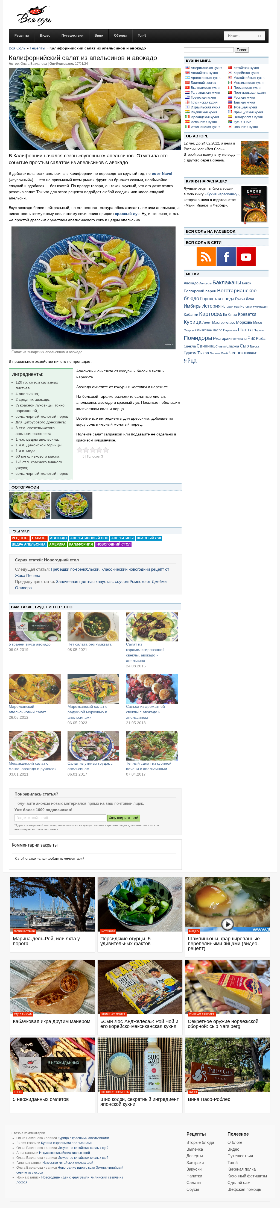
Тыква (203, 353)
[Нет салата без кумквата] (93, 626)
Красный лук (149, 538)
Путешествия (24, 931)
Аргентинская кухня (206, 78)
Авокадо (58, 538)
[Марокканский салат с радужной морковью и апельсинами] (93, 689)
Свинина (206, 346)
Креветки (247, 314)
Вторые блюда (200, 1142)
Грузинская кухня (204, 102)
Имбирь (192, 306)
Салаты (39, 538)
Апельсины (122, 538)
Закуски (194, 1169)
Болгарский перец (200, 291)
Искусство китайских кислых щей (83, 1148)
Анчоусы (205, 283)
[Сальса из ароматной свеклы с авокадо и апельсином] (152, 689)
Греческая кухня (203, 97)
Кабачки (191, 314)
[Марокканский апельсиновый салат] (35, 689)
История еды (230, 306)
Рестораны (239, 338)
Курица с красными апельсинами (83, 1138)
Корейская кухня (246, 73)
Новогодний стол (113, 544)
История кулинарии (253, 306)
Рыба (261, 338)
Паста (245, 329)
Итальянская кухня (205, 127)
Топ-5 (18, 1092)
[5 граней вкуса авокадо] (35, 626)
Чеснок (236, 352)
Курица (193, 322)
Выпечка (194, 1149)
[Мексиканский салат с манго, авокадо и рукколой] (35, 746)
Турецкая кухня (245, 107)
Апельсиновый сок (89, 538)
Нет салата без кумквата (90, 644)
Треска (254, 346)
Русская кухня (244, 97)
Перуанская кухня (247, 88)
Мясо (257, 322)
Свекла (190, 346)
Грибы (240, 299)
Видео (194, 931)
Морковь (244, 322)
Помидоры (198, 338)
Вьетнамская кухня (205, 88)
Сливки (220, 346)
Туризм (190, 353)
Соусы (192, 1189)
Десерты (194, 1155)
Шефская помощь (115, 1092)
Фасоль (215, 353)
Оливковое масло (208, 330)
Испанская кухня (204, 122)
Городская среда (217, 298)
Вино (193, 1092)
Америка (57, 544)
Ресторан (222, 338)
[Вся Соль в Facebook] (227, 265)
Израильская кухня (205, 107)
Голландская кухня (205, 93)
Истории (108, 931)
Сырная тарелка (202, 1014)
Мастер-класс (223, 323)
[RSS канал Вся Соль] (207, 265)
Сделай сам (23, 1014)
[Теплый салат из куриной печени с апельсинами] (152, 746)
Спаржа (232, 346)
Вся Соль (17, 48)
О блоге (235, 1142)
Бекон (246, 283)
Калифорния (81, 544)
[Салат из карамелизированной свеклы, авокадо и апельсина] (152, 626)
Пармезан (230, 330)
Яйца (190, 360)
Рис (251, 338)
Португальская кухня (250, 93)
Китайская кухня (246, 68)
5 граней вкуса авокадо (30, 644)
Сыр (244, 345)
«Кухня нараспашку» (222, 194)
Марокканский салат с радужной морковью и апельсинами (87, 712)
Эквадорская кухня (248, 117)
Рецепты (37, 48)
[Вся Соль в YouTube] (246, 265)
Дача (250, 299)
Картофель (213, 314)
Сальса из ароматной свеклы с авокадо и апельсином (145, 712)
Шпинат (250, 353)
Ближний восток (203, 83)
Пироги (259, 330)
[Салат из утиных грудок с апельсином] (93, 746)
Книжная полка (113, 1014)
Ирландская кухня (205, 117)
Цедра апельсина (29, 544)
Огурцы (189, 330)
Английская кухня (204, 73)
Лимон (206, 322)
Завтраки (195, 1162)
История (211, 306)
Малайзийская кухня (250, 78)
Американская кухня (206, 68)
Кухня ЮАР (242, 122)
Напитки (194, 1176)
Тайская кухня (244, 102)
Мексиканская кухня (249, 83)
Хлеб (224, 353)
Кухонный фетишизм (247, 1176)
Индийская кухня (204, 112)
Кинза (232, 314)
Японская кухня (246, 127)
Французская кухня (248, 112)
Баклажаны (226, 282)
